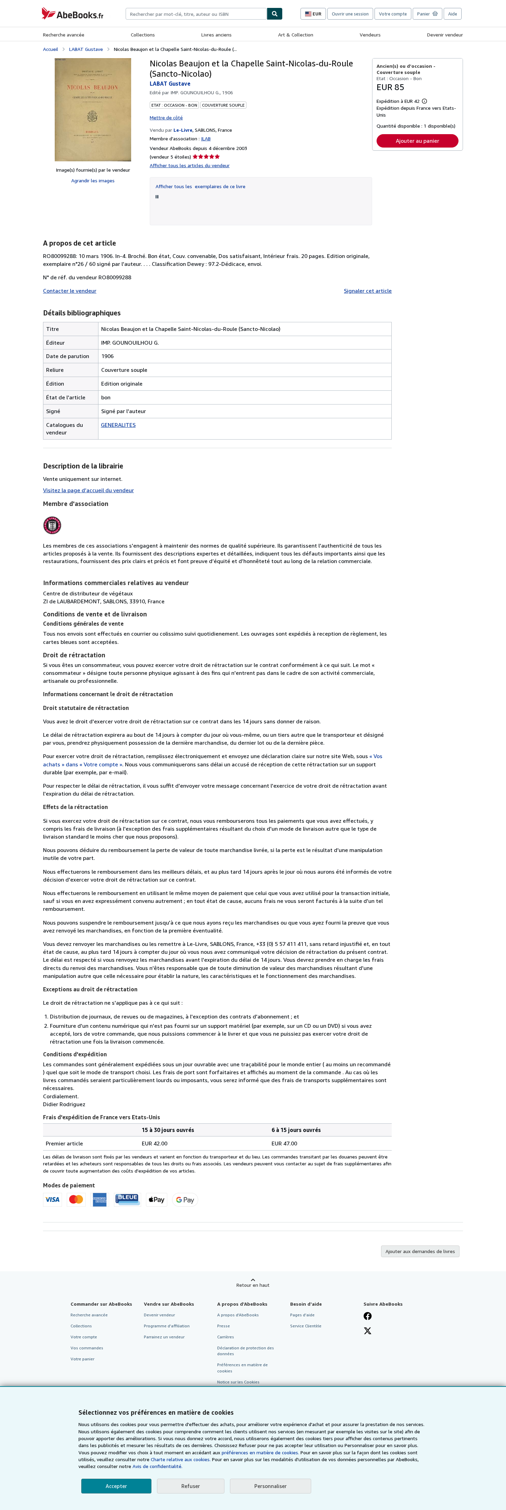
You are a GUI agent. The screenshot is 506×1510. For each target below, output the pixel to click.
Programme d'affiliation (167, 1325)
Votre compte (393, 14)
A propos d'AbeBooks (238, 1314)
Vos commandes (87, 1347)
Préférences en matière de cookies (242, 1367)
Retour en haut (253, 1285)
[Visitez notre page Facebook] (367, 1316)
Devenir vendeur (445, 34)
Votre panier (82, 1358)
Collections (143, 34)
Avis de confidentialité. (157, 1466)
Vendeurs (370, 34)
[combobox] (196, 14)
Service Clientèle (305, 1325)
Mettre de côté (166, 117)
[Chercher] (274, 14)
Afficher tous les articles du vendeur (190, 165)
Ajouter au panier (417, 140)
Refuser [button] (190, 1486)
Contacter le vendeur (69, 290)
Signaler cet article (368, 290)
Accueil (50, 49)
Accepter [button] (116, 1486)
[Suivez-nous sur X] (367, 1331)
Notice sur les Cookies (238, 1381)
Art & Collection (295, 34)
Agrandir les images (93, 180)
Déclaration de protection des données (245, 1350)
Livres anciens (216, 34)
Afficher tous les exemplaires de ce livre (200, 186)
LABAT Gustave (86, 49)
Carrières (225, 1336)
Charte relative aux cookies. (181, 1459)
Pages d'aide (302, 1314)
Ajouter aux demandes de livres (420, 1251)
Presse (223, 1325)
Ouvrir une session (350, 14)
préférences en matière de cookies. (260, 1452)
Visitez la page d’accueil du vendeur (88, 490)
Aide (452, 14)
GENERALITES (118, 424)
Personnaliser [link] (270, 1486)
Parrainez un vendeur (164, 1336)
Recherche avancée (63, 34)
